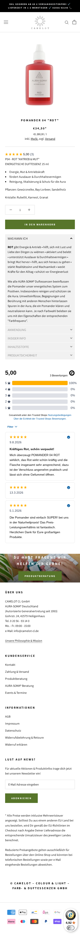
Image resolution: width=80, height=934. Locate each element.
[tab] (40, 238)
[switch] (70, 928)
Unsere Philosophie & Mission (23, 641)
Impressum (12, 723)
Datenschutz (13, 730)
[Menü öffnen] (6, 22)
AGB (7, 716)
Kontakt (10, 665)
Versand (50, 139)
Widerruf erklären (16, 744)
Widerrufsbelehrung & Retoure (24, 737)
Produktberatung (40, 575)
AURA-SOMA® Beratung (19, 686)
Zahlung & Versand (17, 672)
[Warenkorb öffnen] (74, 22)
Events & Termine (16, 693)
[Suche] (67, 22)
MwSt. (34, 139)
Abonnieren (21, 798)
